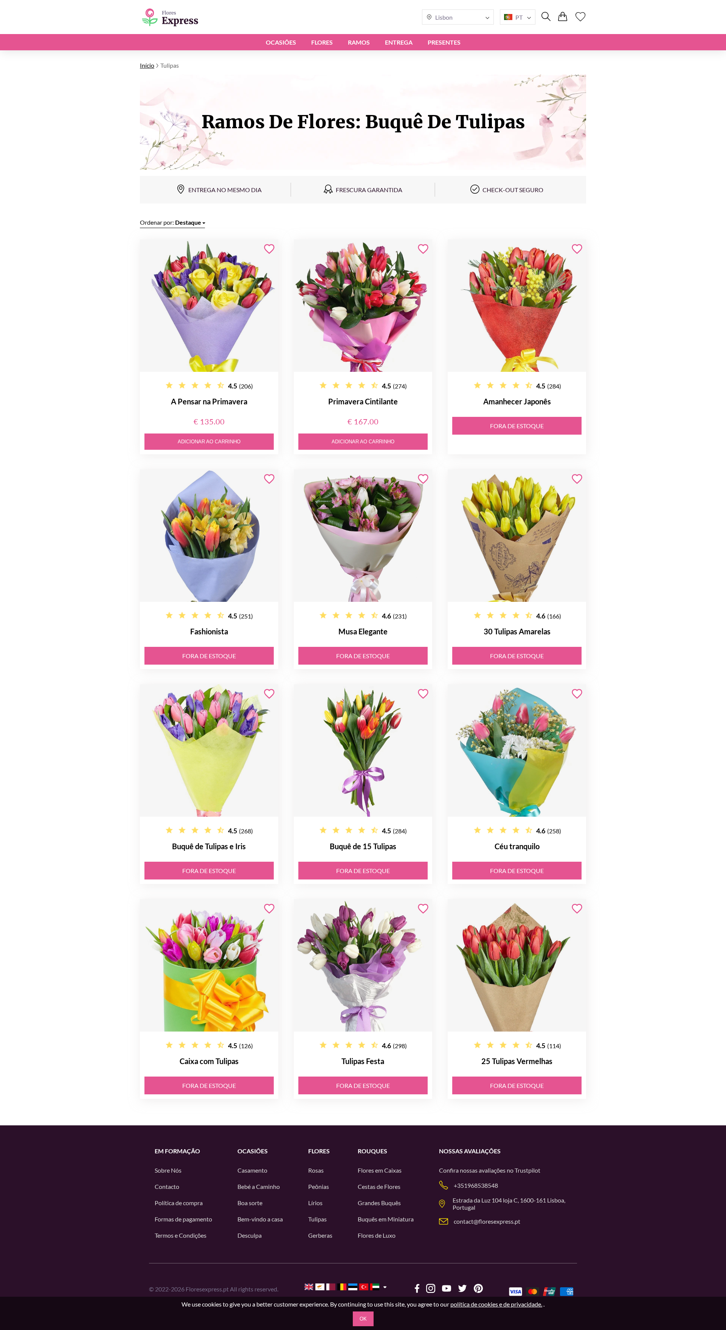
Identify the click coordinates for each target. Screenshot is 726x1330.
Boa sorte (249, 1202)
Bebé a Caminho (258, 1186)
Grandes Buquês (379, 1202)
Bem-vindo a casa (260, 1219)
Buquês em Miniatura (386, 1219)
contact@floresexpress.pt (487, 1221)
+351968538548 (476, 1185)
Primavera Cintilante (363, 401)
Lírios (315, 1202)
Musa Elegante (363, 631)
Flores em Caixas (380, 1170)
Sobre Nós (168, 1170)
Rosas (316, 1170)
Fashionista (209, 631)
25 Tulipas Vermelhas (516, 1061)
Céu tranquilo (517, 846)
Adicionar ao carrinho (209, 441)
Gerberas (320, 1235)
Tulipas (317, 1219)
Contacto (167, 1186)
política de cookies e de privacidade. (496, 1304)
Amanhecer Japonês (517, 401)
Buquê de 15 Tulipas (363, 846)
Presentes (444, 42)
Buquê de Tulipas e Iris (209, 846)
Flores (322, 42)
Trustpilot (527, 1170)
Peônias (318, 1186)
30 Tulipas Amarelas (517, 631)
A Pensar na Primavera (209, 401)
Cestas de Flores (379, 1186)
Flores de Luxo (377, 1235)
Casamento (252, 1170)
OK (363, 1319)
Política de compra (179, 1202)
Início (147, 65)
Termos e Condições (180, 1235)
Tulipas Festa (362, 1061)
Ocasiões (281, 42)
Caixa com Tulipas (209, 1061)
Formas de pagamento (183, 1219)
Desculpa (249, 1235)
